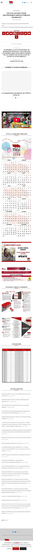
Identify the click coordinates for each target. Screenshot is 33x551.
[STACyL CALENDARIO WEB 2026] (16, 187)
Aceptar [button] (16, 548)
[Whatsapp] (3, 33)
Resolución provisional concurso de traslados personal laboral (16, 437)
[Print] (25, 33)
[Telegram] (7, 33)
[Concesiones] (16, 348)
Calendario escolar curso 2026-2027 (10, 500)
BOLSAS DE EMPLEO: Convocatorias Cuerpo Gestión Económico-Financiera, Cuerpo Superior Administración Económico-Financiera (15, 473)
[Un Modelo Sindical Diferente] (16, 291)
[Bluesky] (22, 2)
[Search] (31, 2)
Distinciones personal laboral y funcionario (12, 443)
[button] (3, 84)
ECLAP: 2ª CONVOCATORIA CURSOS (11, 496)
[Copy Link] (16, 37)
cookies (16, 542)
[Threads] (28, 2)
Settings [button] (23, 548)
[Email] (24, 2)
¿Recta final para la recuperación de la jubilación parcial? (15, 454)
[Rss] (26, 2)
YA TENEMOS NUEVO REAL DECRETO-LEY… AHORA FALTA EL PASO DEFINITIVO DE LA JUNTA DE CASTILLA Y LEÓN (16, 448)
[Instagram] (18, 33)
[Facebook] (14, 33)
